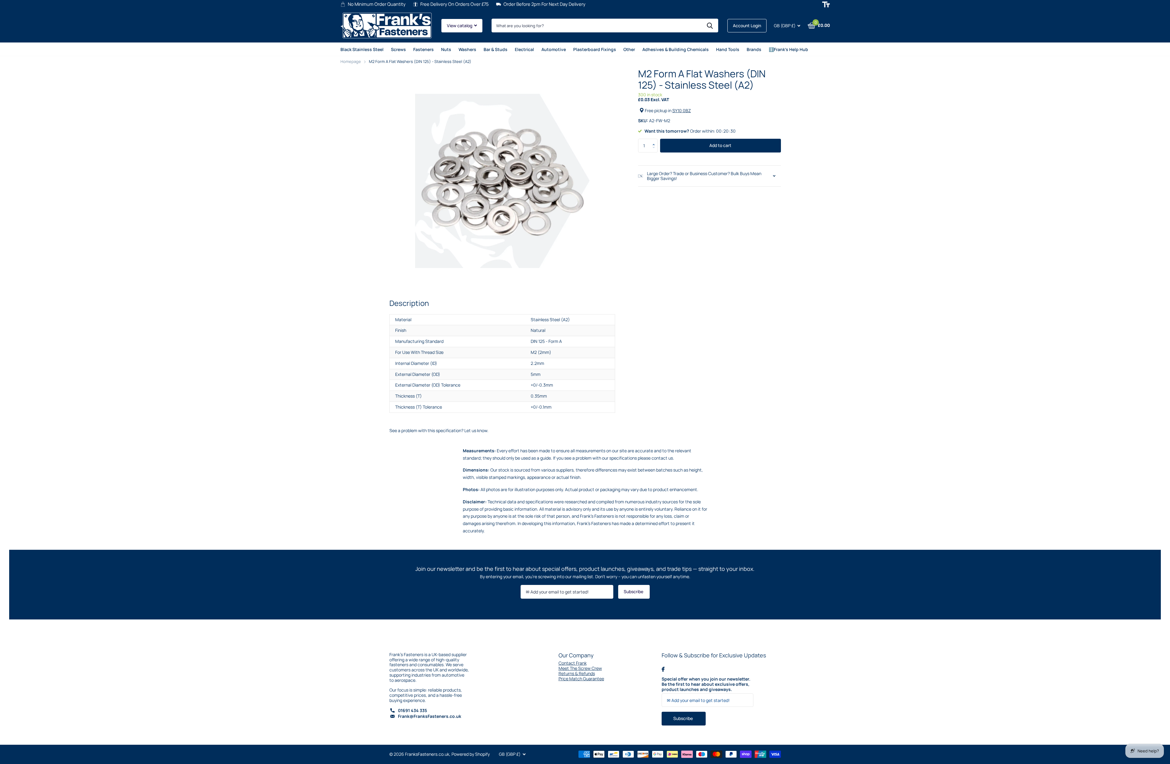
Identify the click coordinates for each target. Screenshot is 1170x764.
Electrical (524, 49)
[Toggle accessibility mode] (826, 4)
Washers (467, 49)
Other (629, 49)
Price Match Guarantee (581, 678)
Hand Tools (727, 49)
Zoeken (709, 25)
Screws (398, 49)
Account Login (747, 25)
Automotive (553, 49)
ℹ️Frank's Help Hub (788, 49)
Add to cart (720, 145)
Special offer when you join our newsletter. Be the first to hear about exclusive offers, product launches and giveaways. (706, 684)
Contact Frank (573, 663)
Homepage (350, 61)
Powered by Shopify (470, 754)
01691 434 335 (412, 710)
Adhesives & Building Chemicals (675, 49)
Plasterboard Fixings (594, 49)
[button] (655, 140)
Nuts (446, 49)
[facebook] (663, 669)
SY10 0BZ (681, 110)
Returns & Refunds (577, 673)
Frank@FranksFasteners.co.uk (429, 716)
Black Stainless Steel (362, 49)
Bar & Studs (495, 49)
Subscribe (634, 591)
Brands (754, 49)
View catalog (460, 25)
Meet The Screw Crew (580, 668)
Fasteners (423, 49)
